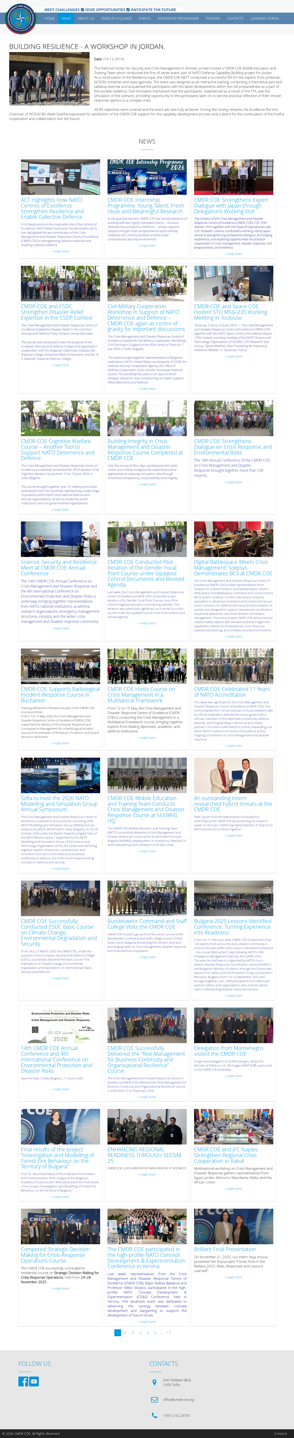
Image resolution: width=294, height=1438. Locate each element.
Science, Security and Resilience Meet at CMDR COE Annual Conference (59, 567)
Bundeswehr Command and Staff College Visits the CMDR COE (147, 924)
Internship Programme (178, 18)
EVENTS (145, 18)
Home (50, 18)
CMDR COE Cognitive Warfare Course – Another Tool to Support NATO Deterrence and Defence (58, 449)
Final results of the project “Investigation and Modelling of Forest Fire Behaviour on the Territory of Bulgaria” (57, 1158)
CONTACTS (235, 18)
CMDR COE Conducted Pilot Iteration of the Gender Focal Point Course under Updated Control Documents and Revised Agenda (145, 573)
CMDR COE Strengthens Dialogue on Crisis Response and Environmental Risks (233, 446)
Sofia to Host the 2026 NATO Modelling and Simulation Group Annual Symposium (59, 803)
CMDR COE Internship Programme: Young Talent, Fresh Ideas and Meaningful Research (145, 205)
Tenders (213, 18)
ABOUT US (86, 18)
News (66, 18)
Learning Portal (265, 18)
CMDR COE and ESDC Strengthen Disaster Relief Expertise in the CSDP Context (57, 312)
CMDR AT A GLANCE (116, 18)
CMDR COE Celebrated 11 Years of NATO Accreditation (232, 692)
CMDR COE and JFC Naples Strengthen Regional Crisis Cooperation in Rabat (226, 1155)
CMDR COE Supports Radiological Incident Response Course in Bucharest (60, 694)
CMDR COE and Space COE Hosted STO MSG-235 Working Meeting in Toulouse (230, 312)
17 (169, 1332)
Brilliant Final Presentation (225, 1249)
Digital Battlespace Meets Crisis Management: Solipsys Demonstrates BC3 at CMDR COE (233, 567)
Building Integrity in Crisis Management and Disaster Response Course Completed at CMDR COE (145, 449)
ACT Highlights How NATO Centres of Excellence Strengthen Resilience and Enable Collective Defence (52, 208)
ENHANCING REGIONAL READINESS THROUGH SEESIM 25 (144, 1155)
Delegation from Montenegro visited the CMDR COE (228, 1051)
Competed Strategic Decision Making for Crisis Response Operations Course (55, 1255)
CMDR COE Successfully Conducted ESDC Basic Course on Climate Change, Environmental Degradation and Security (59, 932)
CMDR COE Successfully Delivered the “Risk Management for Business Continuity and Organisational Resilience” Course (146, 1059)
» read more (60, 251)
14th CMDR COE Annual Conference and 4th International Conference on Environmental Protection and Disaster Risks (56, 1059)
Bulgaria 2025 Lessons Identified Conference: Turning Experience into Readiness (232, 926)
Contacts (280, 1434)
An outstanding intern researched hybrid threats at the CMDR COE (233, 803)
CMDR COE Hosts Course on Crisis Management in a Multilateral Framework (141, 694)
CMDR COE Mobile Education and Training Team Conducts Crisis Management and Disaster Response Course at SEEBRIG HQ (146, 809)
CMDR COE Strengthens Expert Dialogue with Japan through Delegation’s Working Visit (231, 205)
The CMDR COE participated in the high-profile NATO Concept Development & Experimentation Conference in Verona (146, 1258)
